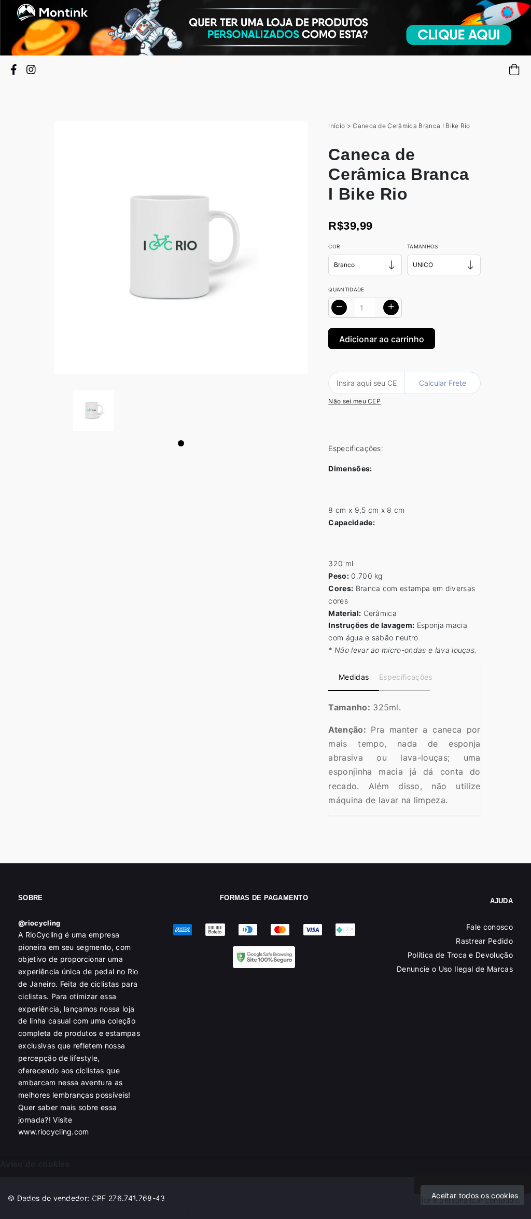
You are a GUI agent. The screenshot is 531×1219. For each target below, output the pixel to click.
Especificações (404, 676)
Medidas (354, 676)
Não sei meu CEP (354, 401)
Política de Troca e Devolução (460, 954)
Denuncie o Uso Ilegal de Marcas (455, 968)
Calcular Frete (442, 383)
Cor (334, 246)
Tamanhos (422, 246)
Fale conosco (489, 926)
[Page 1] (181, 443)
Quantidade (346, 289)
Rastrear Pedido (484, 940)
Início (336, 126)
